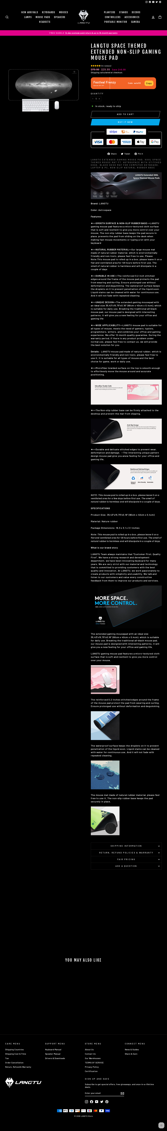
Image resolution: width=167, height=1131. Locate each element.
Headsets (44, 21)
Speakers (59, 17)
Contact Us (90, 1054)
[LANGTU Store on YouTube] (96, 1101)
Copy (149, 83)
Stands (123, 12)
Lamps (28, 17)
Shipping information (126, 846)
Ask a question (126, 866)
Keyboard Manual (53, 1049)
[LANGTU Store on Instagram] (86, 1101)
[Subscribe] (122, 1093)
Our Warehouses (93, 1058)
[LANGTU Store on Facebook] (91, 1101)
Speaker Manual (53, 1054)
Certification (91, 1071)
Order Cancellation (14, 1062)
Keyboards (48, 12)
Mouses (63, 12)
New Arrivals (29, 12)
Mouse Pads (43, 17)
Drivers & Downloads (55, 1058)
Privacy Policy (92, 1067)
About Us (89, 1049)
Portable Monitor (115, 21)
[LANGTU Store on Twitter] (101, 1101)
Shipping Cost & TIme (15, 1054)
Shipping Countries (14, 1049)
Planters (109, 12)
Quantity (97, 93)
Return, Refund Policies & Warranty (126, 853)
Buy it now (125, 122)
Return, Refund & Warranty (18, 1067)
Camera (135, 21)
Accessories (132, 17)
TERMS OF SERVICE (94, 1062)
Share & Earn (131, 1054)
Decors (136, 12)
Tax (7, 1058)
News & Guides (132, 1049)
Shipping (95, 72)
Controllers (113, 17)
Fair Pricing (126, 859)
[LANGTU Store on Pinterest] (106, 1101)
